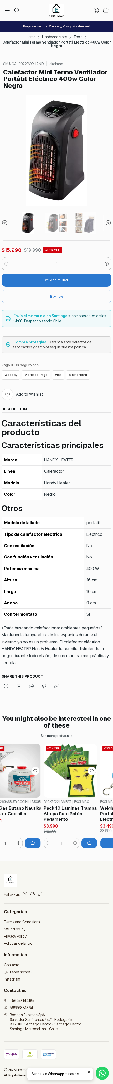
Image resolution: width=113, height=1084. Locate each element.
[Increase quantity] (106, 263)
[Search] (16, 10)
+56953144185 (22, 1000)
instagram (12, 979)
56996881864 (21, 1007)
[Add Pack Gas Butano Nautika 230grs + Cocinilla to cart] (27, 843)
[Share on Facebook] (6, 686)
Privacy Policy (15, 936)
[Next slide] (107, 223)
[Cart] (105, 11)
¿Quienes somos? (18, 972)
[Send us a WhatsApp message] (102, 1073)
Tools (78, 37)
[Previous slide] (5, 223)
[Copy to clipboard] (56, 686)
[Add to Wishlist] (30, 771)
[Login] (96, 10)
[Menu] (7, 10)
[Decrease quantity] (6, 263)
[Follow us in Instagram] (25, 894)
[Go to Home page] (56, 10)
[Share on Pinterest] (44, 686)
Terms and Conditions (22, 922)
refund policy (14, 929)
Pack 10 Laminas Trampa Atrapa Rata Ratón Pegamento (64, 813)
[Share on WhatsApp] (31, 686)
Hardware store (54, 37)
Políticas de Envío (18, 943)
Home (30, 37)
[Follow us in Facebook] (32, 894)
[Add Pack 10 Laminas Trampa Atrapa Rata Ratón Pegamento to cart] (84, 843)
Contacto (11, 965)
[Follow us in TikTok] (40, 894)
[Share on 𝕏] (18, 686)
